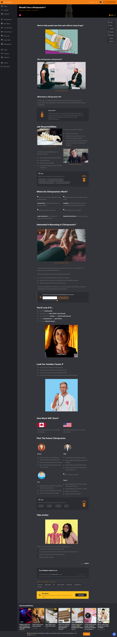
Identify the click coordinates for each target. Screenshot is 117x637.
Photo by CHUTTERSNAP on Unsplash (50, 146)
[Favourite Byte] (30, 622)
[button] (114, 634)
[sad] (78, 574)
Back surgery (42, 179)
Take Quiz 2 (111, 41)
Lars (66, 506)
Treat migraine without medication (46, 182)
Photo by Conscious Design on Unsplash (61, 262)
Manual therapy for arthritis (63, 182)
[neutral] (81, 574)
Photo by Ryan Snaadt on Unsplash (61, 90)
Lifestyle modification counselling (55, 179)
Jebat (49, 506)
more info (33, 634)
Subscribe (63, 298)
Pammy (58, 506)
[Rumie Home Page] (2, 2)
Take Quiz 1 (111, 38)
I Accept (86, 634)
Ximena (41, 506)
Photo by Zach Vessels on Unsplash (75, 164)
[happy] (85, 574)
